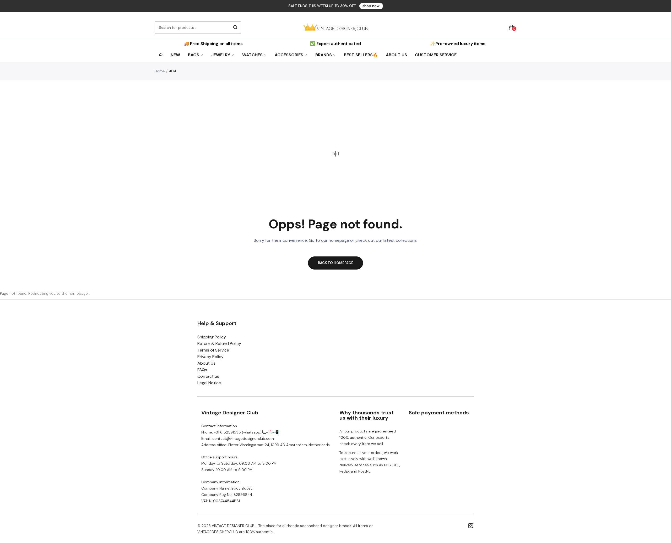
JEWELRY (221, 55)
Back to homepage (335, 263)
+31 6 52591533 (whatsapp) (238, 432)
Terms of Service (213, 350)
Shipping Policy (211, 337)
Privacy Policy (210, 356)
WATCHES (253, 55)
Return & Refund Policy (219, 343)
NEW (175, 55)
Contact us (208, 376)
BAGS (194, 55)
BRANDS (324, 55)
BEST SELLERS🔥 (361, 55)
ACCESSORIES (289, 55)
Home (160, 71)
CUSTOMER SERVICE (436, 55)
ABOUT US (396, 55)
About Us (206, 363)
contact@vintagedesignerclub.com (243, 438)
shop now (371, 5)
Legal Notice (209, 383)
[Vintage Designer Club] (335, 27)
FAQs (202, 369)
